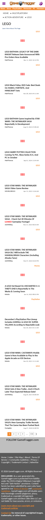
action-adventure (14, 17)
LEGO (38, 32)
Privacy (34, 460)
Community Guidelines (19, 460)
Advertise (34, 463)
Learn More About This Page (11, 28)
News (3, 9)
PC (34, 9)
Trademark (16, 463)
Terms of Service (21, 489)
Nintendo (27, 9)
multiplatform (19, 13)
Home (6, 13)
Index (10, 458)
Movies (37, 266)
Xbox (9, 9)
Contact (24, 463)
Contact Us (6, 513)
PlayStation (17, 9)
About (27, 458)
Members (40, 9)
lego (29, 17)
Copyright (5, 463)
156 (31, 434)
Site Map (19, 458)
